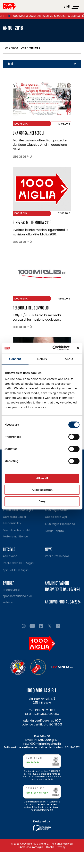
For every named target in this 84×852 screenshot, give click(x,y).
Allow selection (42, 489)
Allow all (42, 478)
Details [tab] (42, 359)
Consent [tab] (15, 359)
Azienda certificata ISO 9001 (42, 721)
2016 (23, 47)
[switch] (74, 437)
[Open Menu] (76, 6)
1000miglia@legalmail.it (45, 744)
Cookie (50, 847)
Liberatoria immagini (31, 847)
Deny (42, 501)
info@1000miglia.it (46, 740)
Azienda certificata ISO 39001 (42, 724)
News (15, 47)
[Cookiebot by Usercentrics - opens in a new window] (53, 348)
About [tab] (69, 359)
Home (6, 47)
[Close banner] (78, 348)
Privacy (61, 847)
